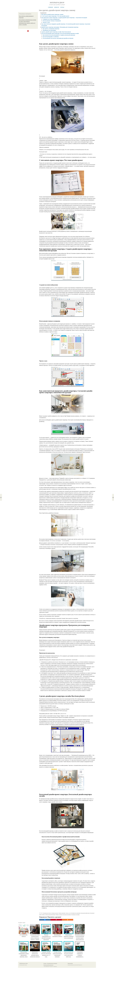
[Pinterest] (56, 920)
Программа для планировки (75, 913)
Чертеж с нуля (46, 22)
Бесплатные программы (67, 914)
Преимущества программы (49, 30)
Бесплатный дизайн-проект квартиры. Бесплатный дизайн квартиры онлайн (60, 33)
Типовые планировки (61, 913)
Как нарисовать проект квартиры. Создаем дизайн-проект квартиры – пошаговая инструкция (64, 17)
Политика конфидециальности (48, 964)
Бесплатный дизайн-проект (85, 913)
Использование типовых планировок (52, 21)
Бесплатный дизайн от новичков (51, 36)
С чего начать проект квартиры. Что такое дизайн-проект (55, 16)
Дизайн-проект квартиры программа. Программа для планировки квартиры (59, 27)
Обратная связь (70, 963)
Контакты (45, 963)
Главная (50, 7)
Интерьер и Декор (57, 2)
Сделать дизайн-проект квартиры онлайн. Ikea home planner (56, 32)
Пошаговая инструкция (47, 913)
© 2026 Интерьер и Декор (23, 963)
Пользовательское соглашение (52, 963)
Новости (56, 7)
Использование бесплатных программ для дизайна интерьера (58, 38)
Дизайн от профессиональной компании (48, 914)
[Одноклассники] (67, 920)
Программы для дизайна (75, 914)
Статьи (62, 7)
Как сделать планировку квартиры (51, 28)
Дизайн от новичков (59, 914)
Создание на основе (54, 913)
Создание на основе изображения (51, 19)
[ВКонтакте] (45, 920)
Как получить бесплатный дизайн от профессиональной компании (59, 35)
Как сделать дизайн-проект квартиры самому (52, 14)
